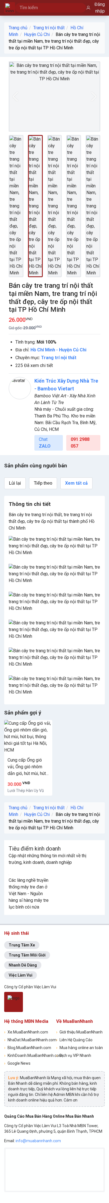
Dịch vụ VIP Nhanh (73, 1055)
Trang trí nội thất (49, 27)
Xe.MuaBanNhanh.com (26, 1032)
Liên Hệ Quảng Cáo (74, 1040)
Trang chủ (18, 27)
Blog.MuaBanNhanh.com (27, 1047)
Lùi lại (15, 483)
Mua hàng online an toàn (79, 1047)
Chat (45, 443)
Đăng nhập (99, 8)
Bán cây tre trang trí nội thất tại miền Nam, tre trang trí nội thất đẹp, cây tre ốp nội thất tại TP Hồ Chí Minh (54, 41)
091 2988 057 (80, 443)
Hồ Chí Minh (42, 349)
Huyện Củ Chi (37, 34)
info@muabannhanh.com (38, 1141)
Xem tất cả (76, 483)
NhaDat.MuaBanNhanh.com (28, 1040)
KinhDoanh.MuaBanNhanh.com (28, 1055)
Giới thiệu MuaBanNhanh (79, 1032)
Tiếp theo (43, 483)
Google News (17, 1063)
